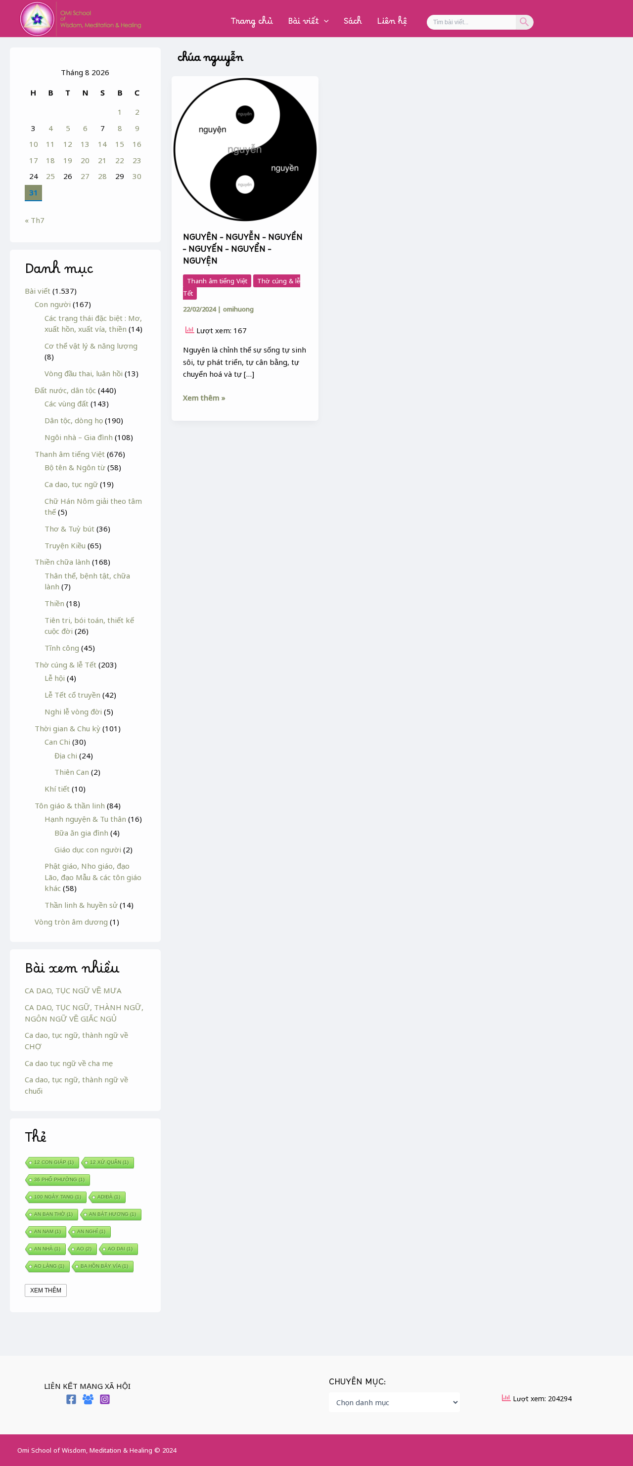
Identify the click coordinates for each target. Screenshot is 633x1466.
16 (137, 144)
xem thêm (45, 1290)
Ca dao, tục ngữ (71, 484)
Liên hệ (392, 23)
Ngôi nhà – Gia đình (79, 437)
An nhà (47, 1248)
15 (119, 144)
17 (33, 160)
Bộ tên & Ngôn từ (75, 467)
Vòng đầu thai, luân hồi (84, 373)
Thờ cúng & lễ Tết (65, 664)
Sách (353, 23)
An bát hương (112, 1214)
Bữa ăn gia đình (81, 833)
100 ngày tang (57, 1196)
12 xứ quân (109, 1162)
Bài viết (303, 23)
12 (67, 144)
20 (85, 160)
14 (102, 144)
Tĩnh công (62, 648)
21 (102, 160)
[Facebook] (71, 1399)
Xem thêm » (204, 397)
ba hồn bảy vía (104, 1266)
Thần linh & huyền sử (81, 905)
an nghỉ (91, 1231)
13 (85, 144)
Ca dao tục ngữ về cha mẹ (69, 1063)
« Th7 (35, 220)
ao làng (49, 1266)
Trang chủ (252, 23)
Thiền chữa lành (62, 562)
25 (50, 176)
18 (50, 160)
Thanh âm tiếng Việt (70, 454)
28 (102, 176)
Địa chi (65, 755)
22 (119, 160)
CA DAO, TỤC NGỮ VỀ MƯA (73, 990)
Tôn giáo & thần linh (70, 805)
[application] (324, 23)
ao (84, 1248)
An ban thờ (53, 1214)
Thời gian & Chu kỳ (67, 728)
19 (67, 160)
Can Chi (57, 742)
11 (50, 144)
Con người (53, 304)
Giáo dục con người (87, 849)
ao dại (120, 1248)
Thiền (54, 603)
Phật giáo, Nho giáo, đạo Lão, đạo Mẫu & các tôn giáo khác (93, 877)
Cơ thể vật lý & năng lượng (91, 346)
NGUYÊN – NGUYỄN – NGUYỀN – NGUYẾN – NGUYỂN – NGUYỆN (243, 251)
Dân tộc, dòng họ (74, 420)
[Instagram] (104, 1399)
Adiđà (108, 1196)
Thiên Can (71, 772)
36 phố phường (59, 1179)
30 (137, 176)
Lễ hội (55, 678)
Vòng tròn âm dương (71, 922)
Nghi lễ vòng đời (73, 711)
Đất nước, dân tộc (65, 390)
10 (33, 144)
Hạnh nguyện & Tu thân (85, 819)
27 (85, 176)
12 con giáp (54, 1162)
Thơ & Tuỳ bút (69, 528)
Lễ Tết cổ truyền (72, 695)
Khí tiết (57, 789)
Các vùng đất (67, 403)
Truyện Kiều (65, 545)
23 (137, 160)
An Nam (47, 1231)
